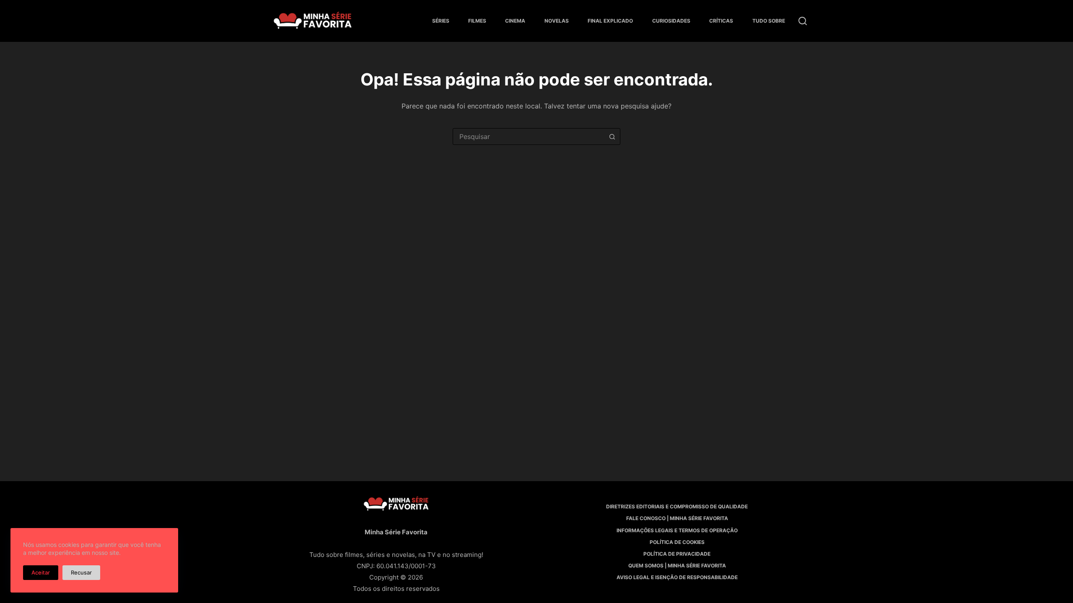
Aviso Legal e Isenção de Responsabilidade (677, 577)
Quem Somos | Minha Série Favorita (677, 565)
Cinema (515, 21)
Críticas (721, 21)
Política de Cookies (677, 542)
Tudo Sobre (768, 21)
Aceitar (40, 572)
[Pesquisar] (802, 21)
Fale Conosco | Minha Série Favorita (677, 518)
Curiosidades (671, 21)
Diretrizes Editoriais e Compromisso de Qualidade (677, 506)
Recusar (81, 572)
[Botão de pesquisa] (612, 136)
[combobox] (528, 136)
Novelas (556, 21)
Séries (440, 21)
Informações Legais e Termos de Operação (677, 530)
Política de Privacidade (676, 554)
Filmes (477, 21)
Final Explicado (610, 21)
